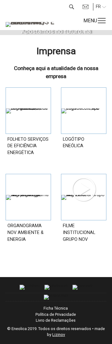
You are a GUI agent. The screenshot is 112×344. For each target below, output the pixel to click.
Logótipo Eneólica (73, 143)
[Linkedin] (30, 287)
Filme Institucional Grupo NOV (79, 232)
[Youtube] (82, 287)
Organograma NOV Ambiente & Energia (25, 232)
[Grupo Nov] (56, 297)
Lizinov (58, 334)
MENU (90, 21)
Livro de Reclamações (56, 320)
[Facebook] (56, 287)
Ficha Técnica (56, 308)
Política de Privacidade (55, 314)
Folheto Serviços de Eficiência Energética (28, 146)
